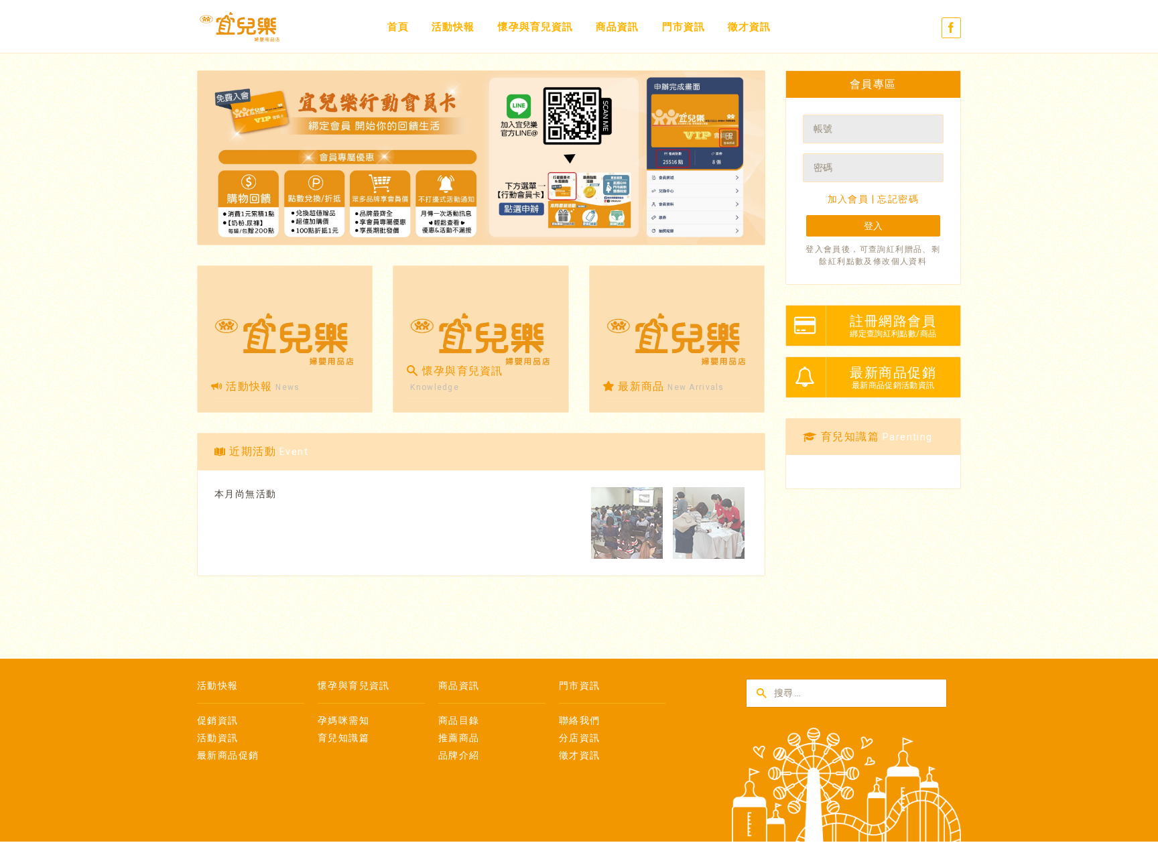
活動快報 (453, 27)
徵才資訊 (749, 27)
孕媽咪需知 (343, 720)
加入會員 (848, 199)
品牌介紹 (459, 755)
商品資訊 (617, 27)
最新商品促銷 (228, 755)
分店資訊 (579, 737)
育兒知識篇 (343, 737)
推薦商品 (459, 737)
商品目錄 (459, 720)
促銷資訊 (218, 720)
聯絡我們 (579, 720)
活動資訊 (218, 737)
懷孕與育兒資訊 (535, 27)
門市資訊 (683, 27)
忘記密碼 (898, 199)
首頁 (398, 27)
